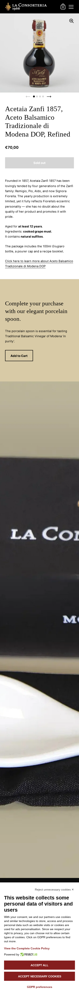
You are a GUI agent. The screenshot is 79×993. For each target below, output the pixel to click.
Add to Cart (19, 356)
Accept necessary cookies (39, 976)
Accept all (39, 965)
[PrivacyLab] (28, 954)
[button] (34, 96)
